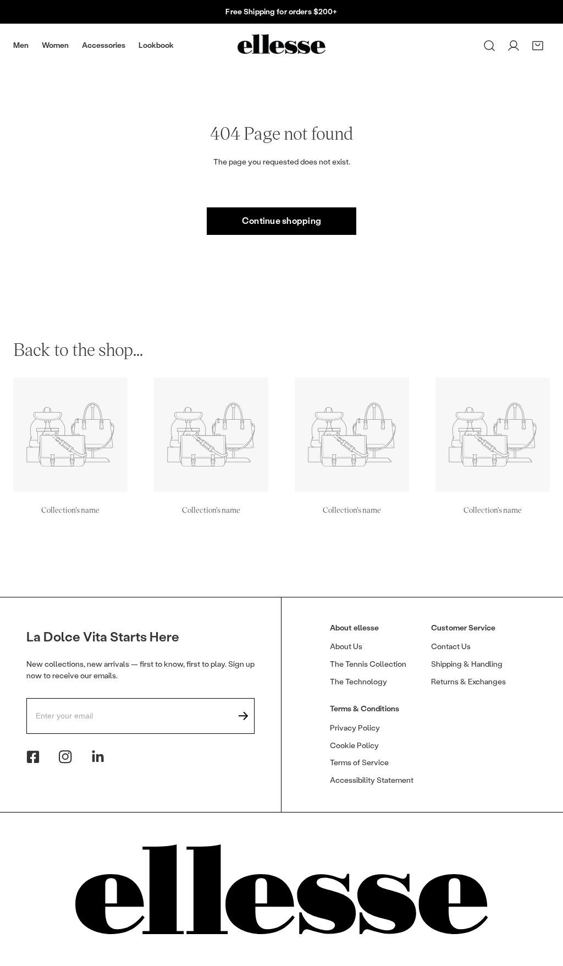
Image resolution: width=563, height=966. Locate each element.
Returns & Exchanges (468, 682)
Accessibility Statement (371, 780)
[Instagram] (65, 757)
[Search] (489, 46)
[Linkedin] (97, 757)
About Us (346, 646)
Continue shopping (281, 221)
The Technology (358, 682)
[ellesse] (281, 43)
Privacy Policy (355, 728)
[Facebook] (33, 757)
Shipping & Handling (467, 664)
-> (244, 716)
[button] (538, 46)
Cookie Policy (354, 745)
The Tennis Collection (368, 664)
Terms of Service (359, 762)
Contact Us (451, 646)
